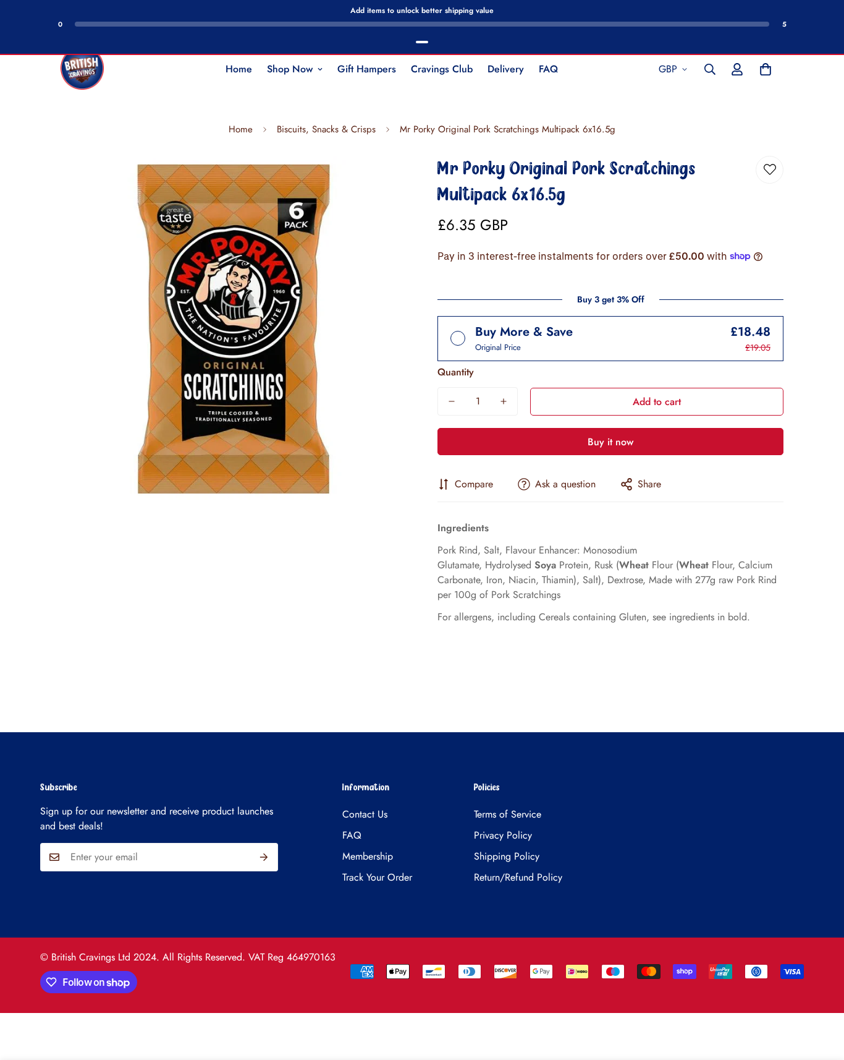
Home (239, 69)
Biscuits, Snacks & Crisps (326, 129)
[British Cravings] (82, 69)
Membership (367, 856)
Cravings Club (442, 69)
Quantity (455, 372)
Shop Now (290, 69)
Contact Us (364, 814)
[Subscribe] (264, 857)
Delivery (505, 69)
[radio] (610, 338)
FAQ (548, 69)
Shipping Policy (506, 856)
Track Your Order (377, 877)
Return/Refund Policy (518, 877)
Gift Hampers (366, 69)
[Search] (710, 69)
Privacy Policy (503, 835)
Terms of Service (507, 814)
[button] (765, 69)
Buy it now (610, 442)
